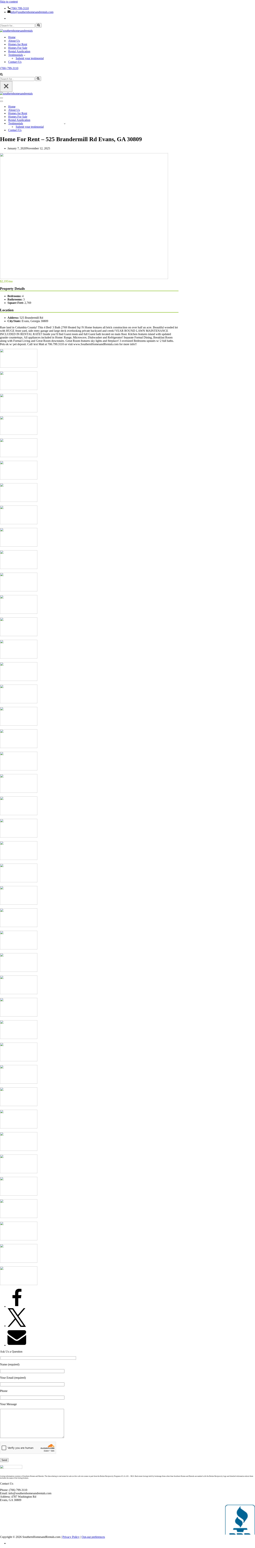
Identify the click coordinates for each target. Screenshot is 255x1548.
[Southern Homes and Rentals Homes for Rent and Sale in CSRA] (16, 30)
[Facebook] (16, 1306)
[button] (24, 55)
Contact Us (14, 61)
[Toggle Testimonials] (64, 123)
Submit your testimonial (30, 58)
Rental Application (19, 51)
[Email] (16, 1345)
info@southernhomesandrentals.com (31, 12)
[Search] (38, 25)
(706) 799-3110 (19, 8)
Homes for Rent (17, 44)
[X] (16, 1325)
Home (11, 37)
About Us (14, 40)
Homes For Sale (17, 47)
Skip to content (9, 1)
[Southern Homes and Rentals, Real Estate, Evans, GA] (240, 1520)
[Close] (6, 86)
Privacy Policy (71, 1536)
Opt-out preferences (93, 1536)
